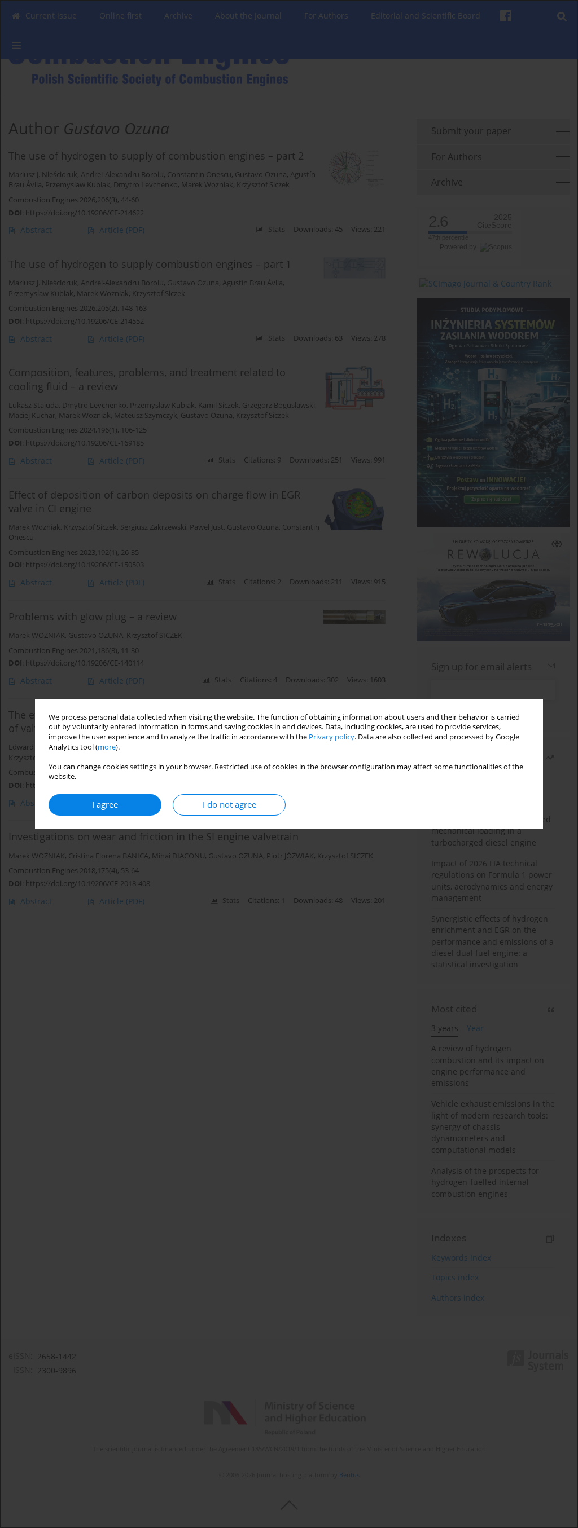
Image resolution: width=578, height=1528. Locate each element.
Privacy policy (331, 737)
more (107, 747)
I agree (105, 805)
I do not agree (229, 805)
